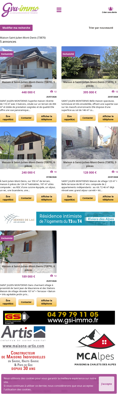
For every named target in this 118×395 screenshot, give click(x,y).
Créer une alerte (109, 12)
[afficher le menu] (59, 10)
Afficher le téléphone (46, 118)
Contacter (26, 117)
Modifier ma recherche (16, 27)
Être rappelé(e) (8, 118)
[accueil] (20, 10)
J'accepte (106, 384)
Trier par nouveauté (101, 27)
